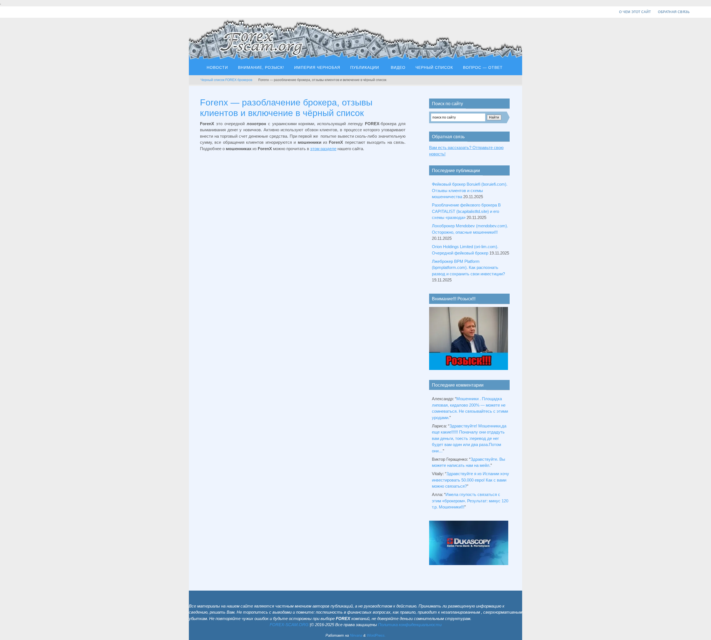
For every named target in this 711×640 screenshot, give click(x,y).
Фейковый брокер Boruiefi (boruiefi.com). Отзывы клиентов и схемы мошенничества (469, 190)
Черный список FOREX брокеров (226, 80)
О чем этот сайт (635, 12)
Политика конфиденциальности (410, 624)
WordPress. (376, 635)
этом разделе (323, 148)
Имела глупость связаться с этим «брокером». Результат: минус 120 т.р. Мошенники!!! (470, 500)
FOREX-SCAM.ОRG (289, 624)
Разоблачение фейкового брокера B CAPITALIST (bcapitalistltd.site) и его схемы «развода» (466, 211)
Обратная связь (674, 12)
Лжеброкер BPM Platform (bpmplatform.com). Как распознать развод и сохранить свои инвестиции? (468, 267)
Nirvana (356, 635)
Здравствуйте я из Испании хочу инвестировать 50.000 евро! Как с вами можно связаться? (470, 479)
